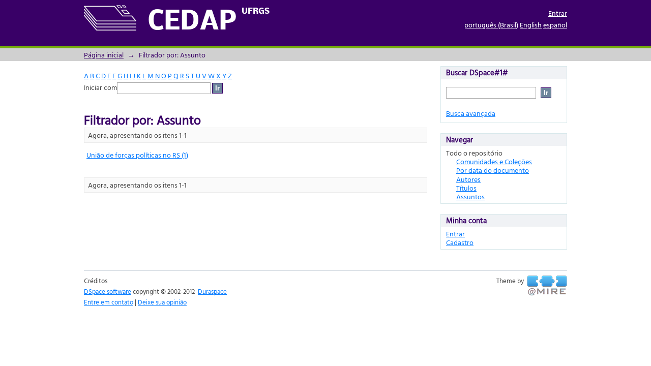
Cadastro (460, 242)
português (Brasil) (491, 24)
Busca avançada (470, 113)
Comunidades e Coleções (494, 161)
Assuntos (470, 196)
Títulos (466, 187)
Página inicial (104, 54)
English (531, 24)
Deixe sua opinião (162, 302)
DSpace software (107, 291)
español (555, 24)
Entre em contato (108, 302)
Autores (468, 179)
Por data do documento (492, 170)
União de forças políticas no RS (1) (137, 154)
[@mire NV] (547, 286)
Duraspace (212, 291)
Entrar (557, 13)
